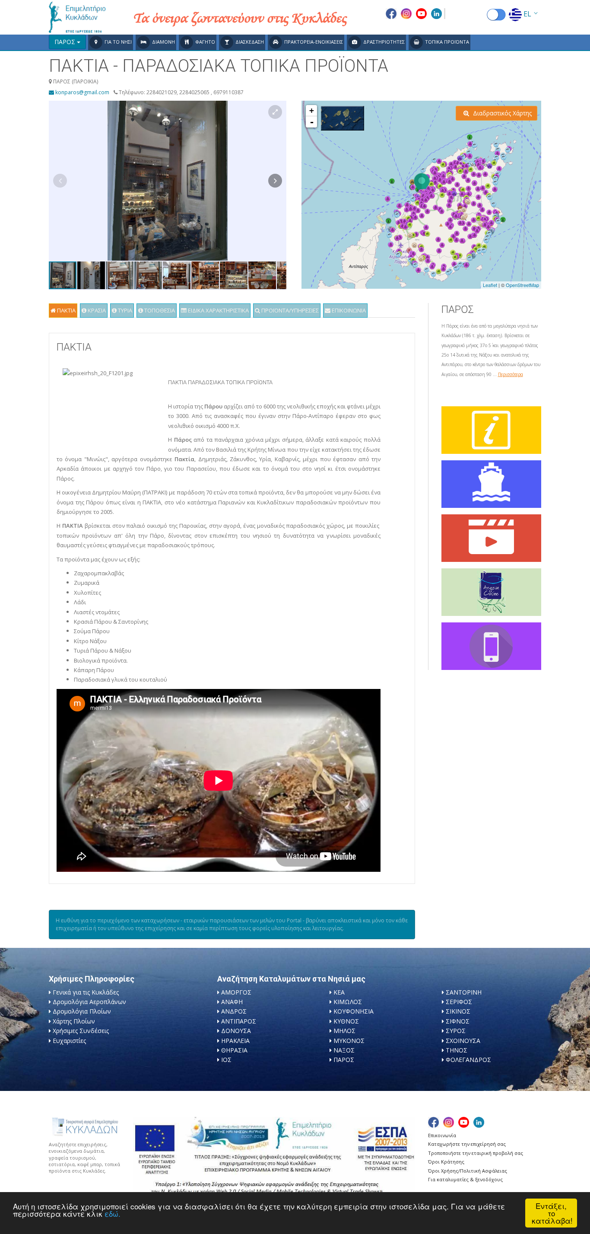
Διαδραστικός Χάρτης (501, 113)
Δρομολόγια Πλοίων (82, 1011)
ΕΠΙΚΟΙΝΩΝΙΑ (348, 310)
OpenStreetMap (522, 284)
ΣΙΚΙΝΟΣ (458, 1011)
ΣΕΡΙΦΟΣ (459, 1002)
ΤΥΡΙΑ (124, 310)
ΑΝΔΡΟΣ (234, 1011)
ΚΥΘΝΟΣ (346, 1021)
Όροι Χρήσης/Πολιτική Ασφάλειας (467, 1170)
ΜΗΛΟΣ (344, 1031)
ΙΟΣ (226, 1059)
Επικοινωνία (442, 1135)
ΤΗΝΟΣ (456, 1050)
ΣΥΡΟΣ (456, 1031)
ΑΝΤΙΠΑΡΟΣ (238, 1021)
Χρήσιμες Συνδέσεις (81, 1031)
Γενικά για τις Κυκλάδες (86, 992)
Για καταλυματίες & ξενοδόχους (465, 1179)
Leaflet (490, 284)
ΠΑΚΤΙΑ (66, 310)
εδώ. (113, 1213)
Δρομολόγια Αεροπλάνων (89, 1002)
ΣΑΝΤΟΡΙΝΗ (464, 992)
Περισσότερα (510, 374)
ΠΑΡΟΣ (343, 1059)
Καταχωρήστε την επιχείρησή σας (467, 1144)
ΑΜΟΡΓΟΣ (236, 992)
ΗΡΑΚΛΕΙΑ (235, 1040)
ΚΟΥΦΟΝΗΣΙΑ (353, 1011)
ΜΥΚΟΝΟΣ (349, 1040)
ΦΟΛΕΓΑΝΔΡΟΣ (468, 1059)
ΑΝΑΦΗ (232, 1002)
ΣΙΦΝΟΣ (457, 1021)
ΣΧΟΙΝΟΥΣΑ (463, 1040)
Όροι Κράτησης (446, 1161)
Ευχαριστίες (69, 1040)
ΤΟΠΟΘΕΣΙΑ (159, 310)
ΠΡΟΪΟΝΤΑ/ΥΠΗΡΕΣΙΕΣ (289, 310)
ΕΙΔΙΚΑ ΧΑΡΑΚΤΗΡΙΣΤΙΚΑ (218, 310)
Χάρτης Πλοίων (74, 1021)
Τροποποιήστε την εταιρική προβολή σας (475, 1153)
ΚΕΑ (339, 992)
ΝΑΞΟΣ (344, 1050)
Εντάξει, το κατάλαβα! (552, 1213)
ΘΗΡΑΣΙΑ (234, 1050)
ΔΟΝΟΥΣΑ (236, 1031)
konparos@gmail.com (81, 92)
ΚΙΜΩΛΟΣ (347, 1002)
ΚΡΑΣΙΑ (96, 310)
